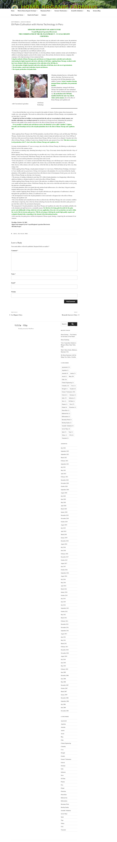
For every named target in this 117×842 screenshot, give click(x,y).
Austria (73, 373)
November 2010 (65, 653)
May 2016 (63, 582)
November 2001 (65, 711)
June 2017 (63, 566)
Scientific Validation (77, 10)
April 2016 (63, 586)
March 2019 (64, 534)
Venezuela (65, 438)
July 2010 (63, 659)
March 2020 (64, 509)
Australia (65, 373)
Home (12, 10)
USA (71, 435)
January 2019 (64, 538)
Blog (88, 10)
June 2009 (63, 672)
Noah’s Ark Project (33, 15)
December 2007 (65, 685)
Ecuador (73, 389)
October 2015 (64, 595)
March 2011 (64, 643)
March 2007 (64, 691)
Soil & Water (66, 429)
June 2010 (63, 662)
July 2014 (63, 605)
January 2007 (64, 695)
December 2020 (65, 480)
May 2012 (63, 614)
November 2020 (65, 483)
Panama (64, 404)
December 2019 (65, 515)
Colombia (65, 385)
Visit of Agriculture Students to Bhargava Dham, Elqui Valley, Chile (68, 345)
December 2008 (65, 675)
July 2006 (63, 704)
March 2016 (64, 589)
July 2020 (63, 496)
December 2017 (65, 557)
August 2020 (64, 493)
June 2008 (63, 678)
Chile (64, 379)
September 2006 (65, 701)
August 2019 (64, 525)
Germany (73, 395)
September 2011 (65, 630)
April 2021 (63, 473)
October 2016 (64, 570)
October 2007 (64, 688)
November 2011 (65, 627)
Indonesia (72, 398)
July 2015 (63, 598)
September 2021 (65, 464)
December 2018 (65, 541)
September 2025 (65, 451)
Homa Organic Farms (17, 15)
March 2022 (64, 457)
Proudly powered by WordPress (26, 328)
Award (64, 376)
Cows (73, 385)
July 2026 (63, 448)
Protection (72, 407)
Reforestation (66, 416)
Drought (65, 389)
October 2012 (64, 611)
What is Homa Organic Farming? (27, 10)
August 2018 (64, 544)
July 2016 (63, 579)
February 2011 (64, 646)
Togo (71, 432)
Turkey (64, 435)
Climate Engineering (68, 382)
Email (13, 283)
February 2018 (64, 554)
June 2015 (63, 602)
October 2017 (64, 560)
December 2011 (65, 624)
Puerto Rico (65, 410)
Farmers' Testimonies (68, 392)
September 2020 (65, 489)
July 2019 (63, 528)
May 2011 (63, 640)
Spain (64, 432)
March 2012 (64, 618)
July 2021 (63, 467)
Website (13, 292)
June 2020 (63, 499)
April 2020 (63, 505)
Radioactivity (66, 413)
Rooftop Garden (66, 422)
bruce (28, 22)
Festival (64, 395)
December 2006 (65, 698)
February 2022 (64, 461)
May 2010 (63, 666)
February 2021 (64, 477)
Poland (64, 407)
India (64, 398)
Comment (14, 250)
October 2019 (64, 521)
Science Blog (96, 10)
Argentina (65, 370)
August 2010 (64, 656)
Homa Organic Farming (59, 7)
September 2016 (65, 573)
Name (13, 274)
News (64, 401)
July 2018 (63, 547)
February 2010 (64, 669)
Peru (26, 233)
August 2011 (64, 634)
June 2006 (63, 707)
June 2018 (63, 550)
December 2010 (65, 650)
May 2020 (63, 502)
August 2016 (64, 576)
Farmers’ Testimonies (61, 10)
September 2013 (65, 608)
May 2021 (63, 470)
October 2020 (64, 486)
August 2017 (64, 563)
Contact (44, 15)
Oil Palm (21, 233)
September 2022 (65, 454)
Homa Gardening (65, 340)
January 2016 (64, 592)
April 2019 (63, 531)
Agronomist (66, 367)
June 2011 (63, 637)
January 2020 (64, 512)
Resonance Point (45, 10)
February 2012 (64, 621)
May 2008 (63, 682)
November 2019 (65, 518)
